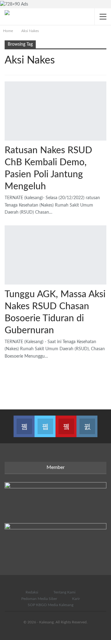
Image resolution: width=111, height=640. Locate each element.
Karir (76, 599)
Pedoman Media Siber (39, 599)
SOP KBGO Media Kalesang (50, 605)
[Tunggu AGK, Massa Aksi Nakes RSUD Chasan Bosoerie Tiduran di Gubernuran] (55, 254)
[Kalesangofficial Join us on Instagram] (87, 422)
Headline (7, 140)
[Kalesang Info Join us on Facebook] (24, 422)
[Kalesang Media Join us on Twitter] (45, 422)
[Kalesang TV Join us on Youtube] (66, 422)
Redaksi (32, 592)
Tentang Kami (64, 592)
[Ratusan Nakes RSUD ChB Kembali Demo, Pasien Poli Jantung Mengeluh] (55, 110)
